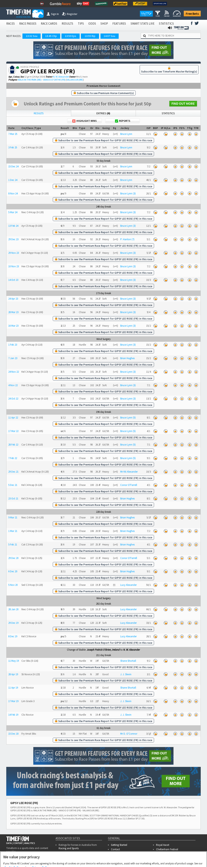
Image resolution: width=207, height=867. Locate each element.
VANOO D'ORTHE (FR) (54, 79)
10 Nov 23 (13, 266)
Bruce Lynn (126, 134)
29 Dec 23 (13, 239)
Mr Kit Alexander (129, 471)
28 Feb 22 (13, 444)
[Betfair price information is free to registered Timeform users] (155, 134)
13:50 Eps (70, 36)
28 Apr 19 (13, 674)
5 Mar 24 (12, 212)
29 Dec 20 (13, 558)
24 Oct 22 (13, 398)
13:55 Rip (90, 36)
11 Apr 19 (13, 687)
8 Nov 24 (13, 193)
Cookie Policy (12, 847)
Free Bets (192, 14)
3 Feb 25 (12, 147)
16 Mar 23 (13, 325)
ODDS (92, 23)
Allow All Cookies (133, 859)
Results (39, 113)
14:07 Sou (109, 36)
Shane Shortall (128, 661)
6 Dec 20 (12, 571)
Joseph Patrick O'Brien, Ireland (103, 649)
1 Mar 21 (12, 531)
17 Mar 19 (13, 701)
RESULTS (67, 23)
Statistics (168, 113)
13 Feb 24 (13, 225)
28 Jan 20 (13, 609)
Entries (103, 113)
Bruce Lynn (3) (128, 193)
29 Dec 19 (13, 623)
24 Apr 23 (13, 298)
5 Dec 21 (12, 485)
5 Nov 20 (13, 585)
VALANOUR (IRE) (75, 79)
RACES (10, 23)
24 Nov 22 (13, 371)
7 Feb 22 (12, 458)
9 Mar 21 (12, 517)
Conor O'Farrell (128, 485)
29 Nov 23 (13, 253)
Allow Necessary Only (102, 859)
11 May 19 (13, 661)
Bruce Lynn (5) (128, 417)
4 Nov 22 (13, 385)
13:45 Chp (51, 36)
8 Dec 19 (12, 636)
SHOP (104, 23)
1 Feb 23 (12, 344)
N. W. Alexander (61, 76)
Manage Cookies (71, 859)
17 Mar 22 (13, 431)
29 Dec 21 (13, 471)
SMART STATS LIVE (142, 23)
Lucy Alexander (128, 585)
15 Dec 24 (13, 166)
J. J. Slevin (125, 674)
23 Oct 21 (13, 498)
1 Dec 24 (12, 180)
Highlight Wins (86, 121)
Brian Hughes (127, 358)
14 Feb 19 (13, 714)
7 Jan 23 (12, 358)
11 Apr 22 (13, 417)
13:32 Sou (31, 36)
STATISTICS (166, 23)
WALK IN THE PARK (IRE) (29, 79)
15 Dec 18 (13, 733)
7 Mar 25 (12, 134)
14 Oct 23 (13, 280)
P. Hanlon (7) (127, 239)
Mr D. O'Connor (128, 733)
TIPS (81, 23)
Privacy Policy (41, 847)
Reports (124, 121)
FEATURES (119, 23)
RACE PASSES (27, 23)
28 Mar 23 (13, 312)
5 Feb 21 (12, 544)
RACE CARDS (49, 23)
